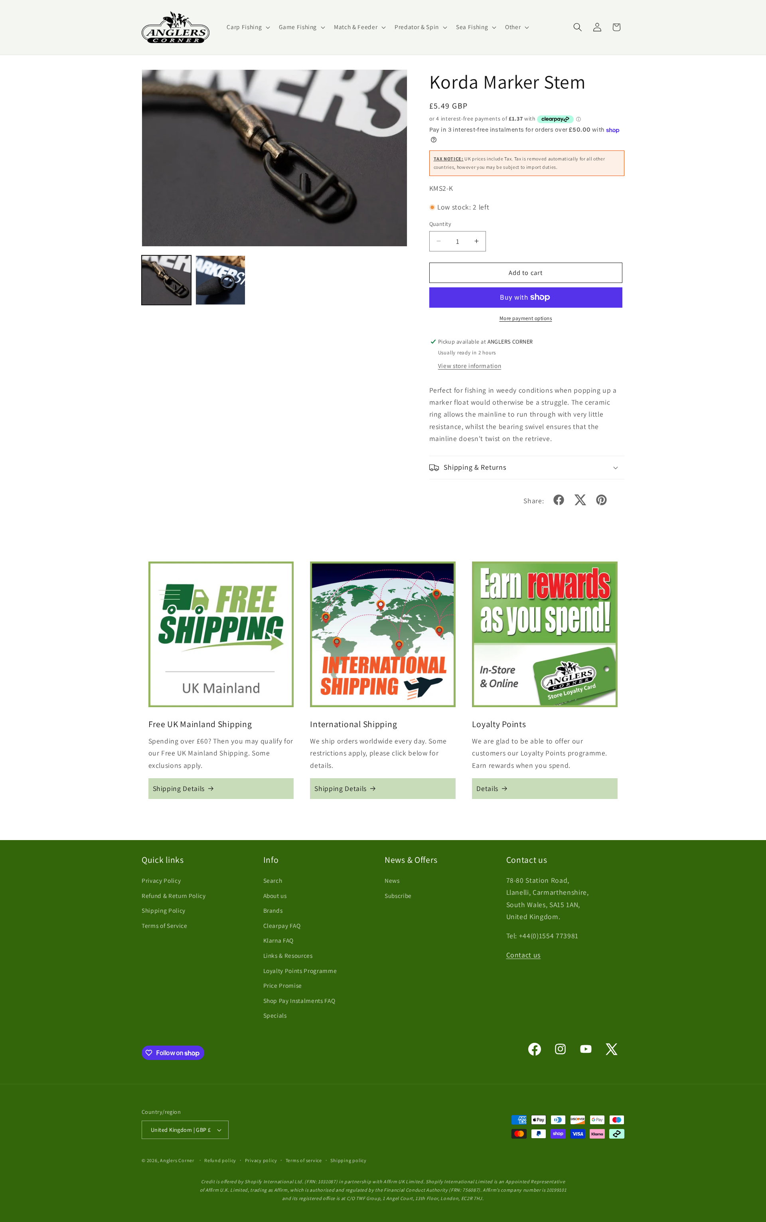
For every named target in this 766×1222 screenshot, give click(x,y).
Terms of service (304, 1160)
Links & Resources (288, 955)
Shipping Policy (164, 910)
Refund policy (220, 1160)
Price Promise (282, 985)
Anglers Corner (177, 1160)
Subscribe (398, 896)
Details (487, 788)
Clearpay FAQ (282, 925)
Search (272, 880)
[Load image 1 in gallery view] (166, 280)
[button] (247, 27)
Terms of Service (165, 925)
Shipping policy (348, 1160)
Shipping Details (179, 788)
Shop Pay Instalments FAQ (299, 1000)
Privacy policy (261, 1160)
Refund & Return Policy (174, 896)
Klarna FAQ (278, 940)
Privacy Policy (161, 880)
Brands (273, 910)
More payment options (525, 318)
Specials (275, 1015)
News (392, 880)
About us (275, 896)
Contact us (523, 954)
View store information (469, 366)
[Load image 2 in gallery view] (220, 280)
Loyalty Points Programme (300, 971)
